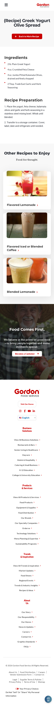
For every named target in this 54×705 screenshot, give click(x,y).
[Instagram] (20, 411)
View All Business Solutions (26, 440)
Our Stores (26, 622)
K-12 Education (26, 470)
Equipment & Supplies (26, 507)
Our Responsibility (26, 617)
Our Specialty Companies (26, 523)
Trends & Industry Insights (26, 585)
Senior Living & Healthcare (26, 450)
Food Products (26, 502)
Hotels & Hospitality (26, 460)
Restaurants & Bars (26, 445)
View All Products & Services (26, 497)
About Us (13, 672)
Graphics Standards (26, 641)
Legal (15, 679)
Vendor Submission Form (21, 674)
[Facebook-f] (24, 411)
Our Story (26, 612)
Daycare (26, 455)
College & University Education (26, 475)
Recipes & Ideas (26, 590)
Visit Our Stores (27, 404)
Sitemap (41, 682)
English (25, 417)
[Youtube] (29, 411)
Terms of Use (29, 682)
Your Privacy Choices (29, 688)
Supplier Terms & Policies (30, 679)
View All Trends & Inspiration (26, 565)
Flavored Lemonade (21, 205)
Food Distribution (26, 513)
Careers (26, 632)
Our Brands (26, 518)
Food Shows (26, 575)
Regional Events (26, 580)
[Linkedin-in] (34, 411)
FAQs (26, 646)
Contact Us (26, 636)
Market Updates (26, 570)
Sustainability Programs (26, 544)
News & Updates (26, 627)
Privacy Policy (15, 682)
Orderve (26, 528)
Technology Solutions (26, 533)
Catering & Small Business (26, 465)
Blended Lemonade (21, 292)
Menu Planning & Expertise (26, 538)
